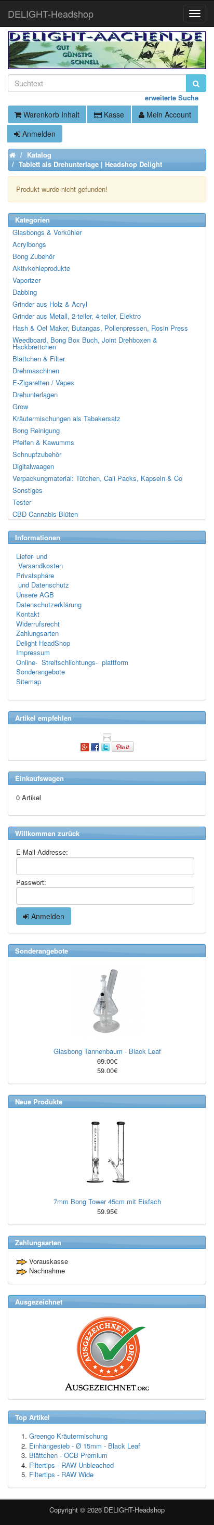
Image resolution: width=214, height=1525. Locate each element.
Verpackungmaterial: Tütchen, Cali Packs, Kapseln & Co (97, 478)
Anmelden (38, 133)
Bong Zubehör (33, 256)
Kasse (113, 114)
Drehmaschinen (35, 370)
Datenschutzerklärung (49, 604)
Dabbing (24, 292)
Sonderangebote (40, 671)
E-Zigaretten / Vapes (43, 382)
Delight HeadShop (43, 643)
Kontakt (27, 614)
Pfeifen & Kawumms (43, 442)
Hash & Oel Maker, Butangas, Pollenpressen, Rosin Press (100, 328)
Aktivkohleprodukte (41, 268)
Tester (21, 502)
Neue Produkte (38, 1101)
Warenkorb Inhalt (50, 114)
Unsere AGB (35, 594)
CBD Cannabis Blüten (45, 514)
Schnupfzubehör (36, 454)
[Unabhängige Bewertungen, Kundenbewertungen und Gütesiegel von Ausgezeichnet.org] (107, 1353)
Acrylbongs (29, 244)
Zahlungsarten (37, 633)
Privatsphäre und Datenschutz (42, 580)
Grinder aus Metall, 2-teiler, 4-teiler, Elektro (76, 316)
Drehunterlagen (35, 394)
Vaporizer (26, 280)
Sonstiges (27, 490)
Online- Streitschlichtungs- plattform (72, 662)
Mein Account (167, 114)
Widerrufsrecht (38, 624)
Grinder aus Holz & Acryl (49, 304)
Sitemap (28, 681)
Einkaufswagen (39, 778)
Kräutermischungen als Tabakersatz (66, 418)
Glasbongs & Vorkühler (47, 232)
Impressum (33, 652)
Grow (20, 406)
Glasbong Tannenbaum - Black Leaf (107, 1051)
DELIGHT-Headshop (134, 1510)
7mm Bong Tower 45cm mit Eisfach (107, 1201)
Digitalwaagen (33, 466)
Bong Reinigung (36, 430)
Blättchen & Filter (38, 358)
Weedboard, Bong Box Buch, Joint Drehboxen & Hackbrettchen (84, 343)
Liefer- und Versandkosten (39, 561)
